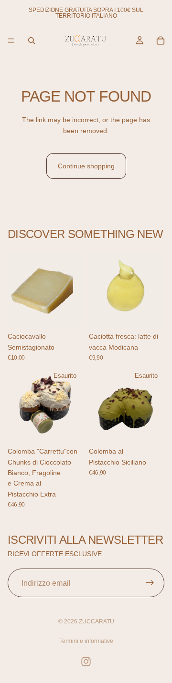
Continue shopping (86, 166)
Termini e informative (86, 641)
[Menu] (11, 41)
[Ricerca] (31, 40)
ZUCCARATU (96, 621)
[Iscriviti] (150, 583)
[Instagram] (86, 661)
